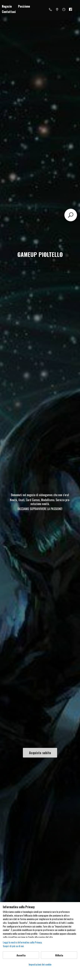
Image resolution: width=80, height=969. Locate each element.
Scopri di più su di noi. (13, 946)
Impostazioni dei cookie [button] (40, 964)
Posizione (24, 6)
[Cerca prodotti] (70, 215)
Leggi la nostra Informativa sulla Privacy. (22, 942)
